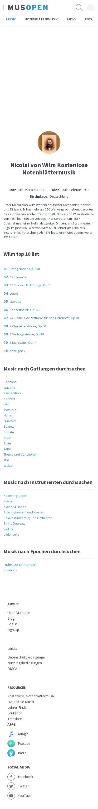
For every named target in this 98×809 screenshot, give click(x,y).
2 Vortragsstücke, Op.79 (27, 334)
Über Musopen (18, 612)
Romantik (10, 570)
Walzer (9, 465)
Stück (7, 437)
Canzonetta (18, 277)
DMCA (12, 668)
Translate (14, 719)
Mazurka (10, 410)
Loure (14, 293)
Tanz (7, 449)
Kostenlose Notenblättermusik (30, 696)
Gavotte (15, 301)
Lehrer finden (18, 707)
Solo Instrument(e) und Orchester (28, 518)
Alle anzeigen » (14, 351)
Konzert (9, 399)
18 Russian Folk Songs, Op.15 (30, 285)
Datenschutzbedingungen (27, 657)
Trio (6, 460)
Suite (7, 443)
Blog (11, 618)
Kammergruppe (15, 496)
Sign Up (13, 629)
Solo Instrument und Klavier (24, 512)
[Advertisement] (49, 74)
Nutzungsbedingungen (24, 663)
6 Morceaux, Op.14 (23, 342)
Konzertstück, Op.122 (25, 310)
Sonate (9, 432)
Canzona (10, 382)
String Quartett (14, 523)
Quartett (10, 421)
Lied (7, 404)
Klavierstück (12, 393)
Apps (88, 19)
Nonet (8, 415)
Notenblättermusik (40, 19)
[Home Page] (26, 7)
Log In (12, 624)
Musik (11, 19)
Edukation (15, 713)
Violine (8, 529)
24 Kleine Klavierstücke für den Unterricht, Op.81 (44, 318)
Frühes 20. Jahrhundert (20, 564)
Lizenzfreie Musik (20, 701)
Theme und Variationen (21, 454)
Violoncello (11, 534)
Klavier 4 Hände (15, 507)
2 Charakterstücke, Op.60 (28, 326)
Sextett (9, 426)
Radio (70, 19)
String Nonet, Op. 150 (25, 269)
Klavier (9, 501)
